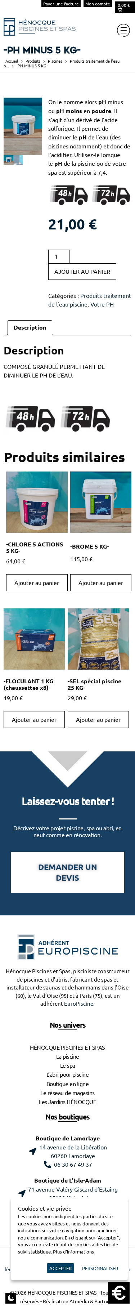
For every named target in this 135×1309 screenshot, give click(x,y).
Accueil (11, 61)
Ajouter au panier (82, 271)
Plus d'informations (73, 1251)
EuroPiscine (78, 1004)
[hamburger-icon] (123, 30)
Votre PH (102, 304)
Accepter (60, 1268)
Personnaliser (100, 1268)
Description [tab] (30, 327)
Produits (33, 61)
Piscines (55, 61)
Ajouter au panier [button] (36, 583)
